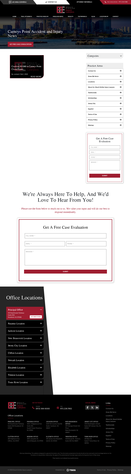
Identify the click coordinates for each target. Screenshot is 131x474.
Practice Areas (42, 16)
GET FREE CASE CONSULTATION (20, 44)
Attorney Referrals (84, 2)
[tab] (25, 313)
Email (93, 152)
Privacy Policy (92, 120)
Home (14, 16)
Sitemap (91, 125)
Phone (93, 157)
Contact (115, 16)
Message (94, 162)
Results (70, 16)
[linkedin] (97, 407)
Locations (103, 16)
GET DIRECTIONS (36, 316)
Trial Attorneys (26, 16)
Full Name (94, 147)
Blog (93, 16)
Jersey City (91, 103)
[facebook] (87, 407)
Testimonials (82, 16)
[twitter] (92, 407)
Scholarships (92, 98)
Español (90, 109)
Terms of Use (92, 114)
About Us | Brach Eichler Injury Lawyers (101, 87)
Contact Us (92, 71)
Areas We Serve (58, 16)
